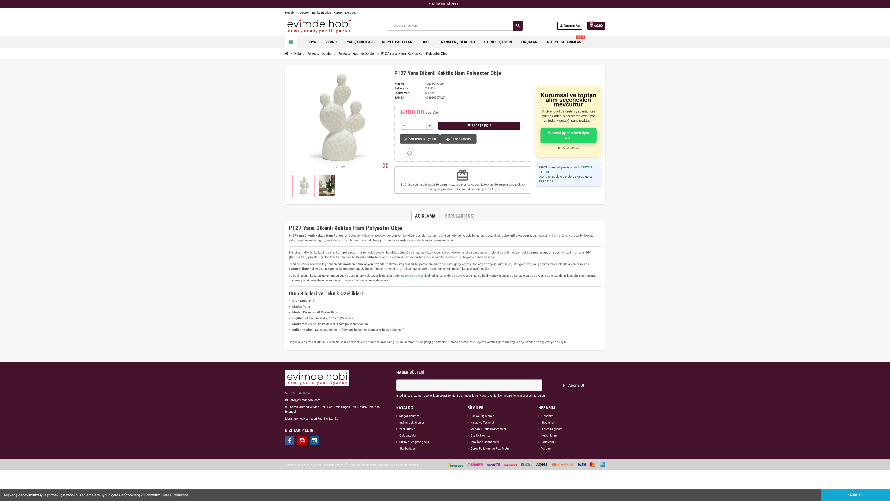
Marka (399, 83)
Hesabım (291, 12)
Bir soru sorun (460, 139)
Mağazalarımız (409, 416)
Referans (401, 88)
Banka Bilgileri (321, 12)
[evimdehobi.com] (319, 25)
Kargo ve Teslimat (482, 422)
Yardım (546, 448)
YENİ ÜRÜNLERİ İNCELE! (445, 4)
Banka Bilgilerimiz (482, 416)
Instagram (314, 440)
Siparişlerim (549, 422)
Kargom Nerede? (345, 12)
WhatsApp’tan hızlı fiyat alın (568, 135)
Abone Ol (575, 385)
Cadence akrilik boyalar (408, 275)
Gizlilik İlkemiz (480, 435)
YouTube (302, 440)
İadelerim (547, 442)
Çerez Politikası (175, 495)
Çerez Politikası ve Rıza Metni (489, 448)
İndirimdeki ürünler (411, 422)
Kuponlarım (549, 435)
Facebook (289, 440)
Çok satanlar (407, 435)
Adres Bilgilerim (552, 429)
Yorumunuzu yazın (421, 139)
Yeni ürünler (407, 429)
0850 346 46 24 (300, 393)
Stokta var (401, 93)
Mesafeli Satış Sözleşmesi (488, 429)
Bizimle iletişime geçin (414, 442)
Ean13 (399, 97)
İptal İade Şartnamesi (484, 442)
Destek (304, 12)
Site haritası (407, 448)
